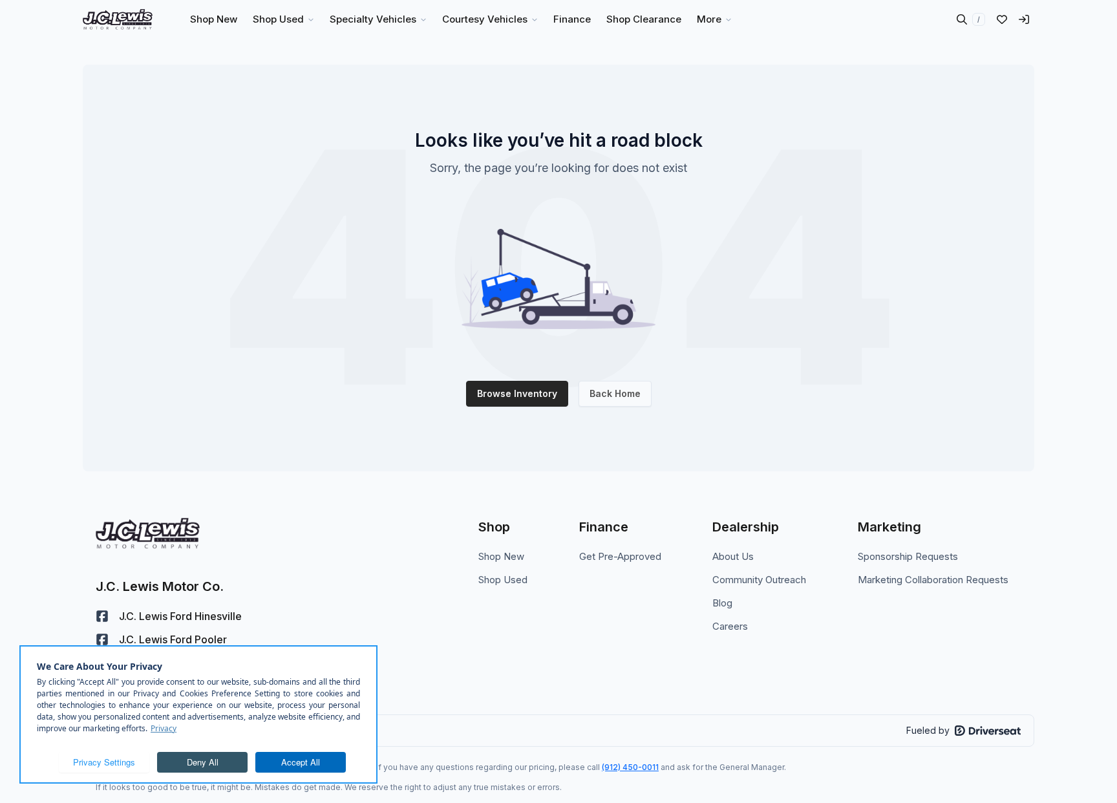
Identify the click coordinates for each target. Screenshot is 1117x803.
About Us (733, 556)
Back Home (615, 393)
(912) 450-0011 (630, 767)
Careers (730, 626)
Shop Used (502, 579)
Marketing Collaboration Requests (933, 579)
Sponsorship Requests (908, 556)
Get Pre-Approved (620, 556)
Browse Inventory (517, 393)
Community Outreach (759, 579)
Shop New (501, 556)
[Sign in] (1024, 19)
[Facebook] (102, 616)
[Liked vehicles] (1002, 19)
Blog (722, 603)
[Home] (118, 19)
